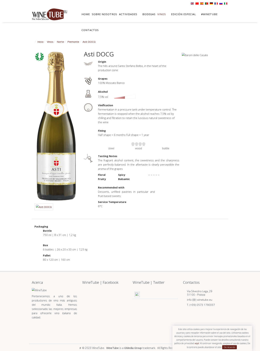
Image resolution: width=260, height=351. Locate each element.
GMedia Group (133, 348)
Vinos (161, 14)
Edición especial (183, 14)
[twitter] (38, 3)
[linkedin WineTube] (58, 328)
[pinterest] (42, 3)
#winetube (209, 14)
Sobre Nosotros (104, 14)
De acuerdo (229, 347)
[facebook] (33, 3)
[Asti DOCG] (56, 126)
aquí (197, 343)
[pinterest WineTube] (50, 328)
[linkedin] (47, 3)
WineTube (112, 348)
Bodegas (148, 14)
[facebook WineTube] (35, 328)
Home (86, 14)
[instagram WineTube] (65, 328)
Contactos (90, 30)
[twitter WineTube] (43, 328)
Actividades (128, 14)
